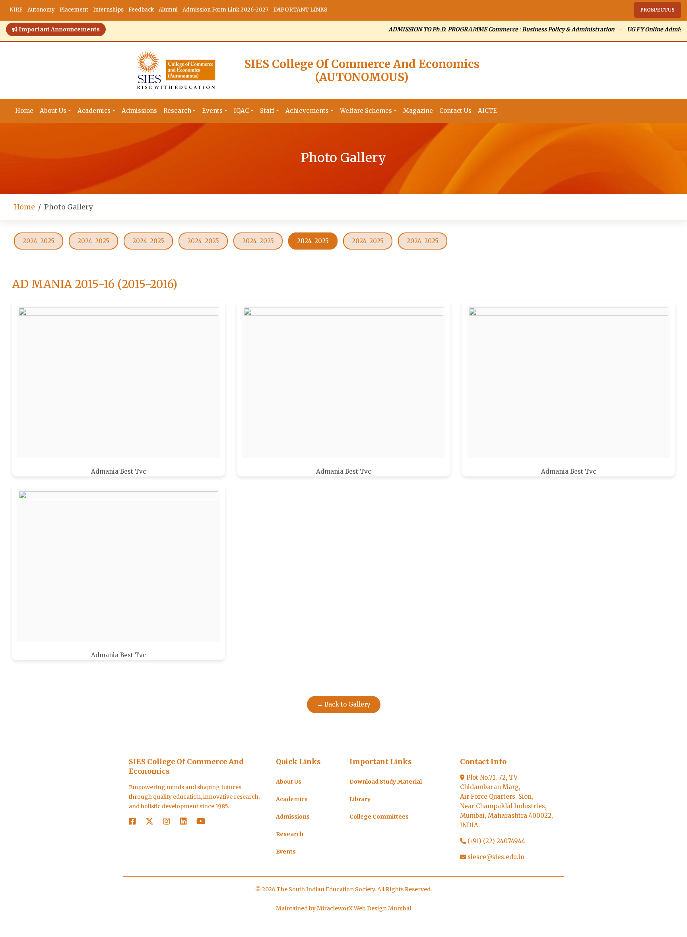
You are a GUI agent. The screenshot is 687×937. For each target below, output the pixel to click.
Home (24, 110)
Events (212, 110)
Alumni (168, 9)
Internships (108, 9)
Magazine (418, 110)
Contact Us (455, 110)
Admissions (139, 110)
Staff (267, 110)
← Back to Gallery (344, 704)
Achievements (307, 110)
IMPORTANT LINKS (300, 9)
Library (360, 799)
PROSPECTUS (657, 10)
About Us (53, 110)
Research (177, 110)
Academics (94, 110)
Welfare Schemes (366, 110)
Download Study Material (385, 781)
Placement (74, 9)
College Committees (379, 816)
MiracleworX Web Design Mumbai (364, 908)
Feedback (141, 9)
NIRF (16, 9)
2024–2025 (38, 241)
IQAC (241, 110)
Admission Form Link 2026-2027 (225, 9)
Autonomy (41, 9)
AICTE (487, 110)
